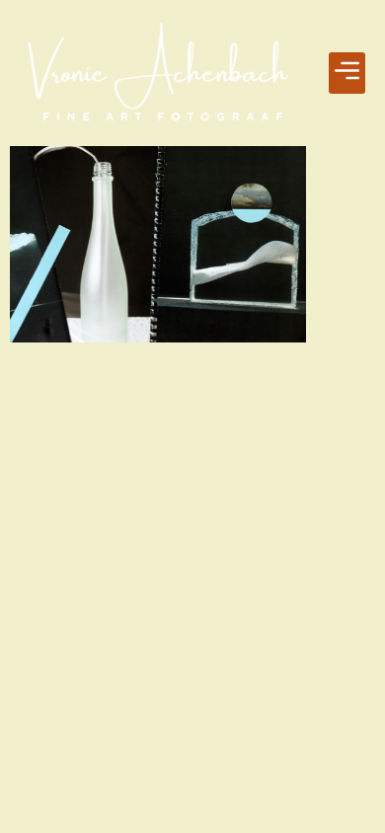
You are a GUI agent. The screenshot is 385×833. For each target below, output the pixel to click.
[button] (347, 73)
